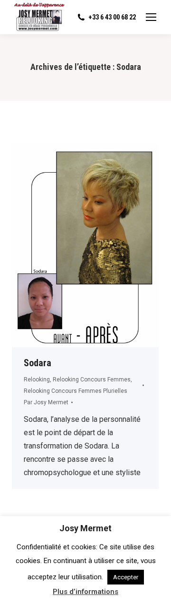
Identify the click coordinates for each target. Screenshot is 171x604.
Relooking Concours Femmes (92, 379)
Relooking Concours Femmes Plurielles (75, 391)
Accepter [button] (125, 577)
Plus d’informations (85, 591)
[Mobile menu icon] (151, 17)
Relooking (37, 379)
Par (46, 402)
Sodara (37, 363)
